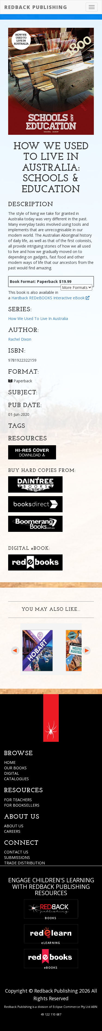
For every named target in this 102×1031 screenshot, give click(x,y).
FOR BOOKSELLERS (21, 805)
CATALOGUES (16, 778)
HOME (10, 762)
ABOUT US (13, 825)
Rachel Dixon (19, 339)
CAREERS (12, 831)
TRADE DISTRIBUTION (24, 862)
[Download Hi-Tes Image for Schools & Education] (32, 453)
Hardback (19, 297)
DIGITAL (11, 773)
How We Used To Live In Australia (38, 318)
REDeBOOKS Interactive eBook (57, 297)
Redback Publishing (35, 7)
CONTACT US (16, 852)
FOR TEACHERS (18, 799)
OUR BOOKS (15, 767)
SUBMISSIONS (17, 857)
